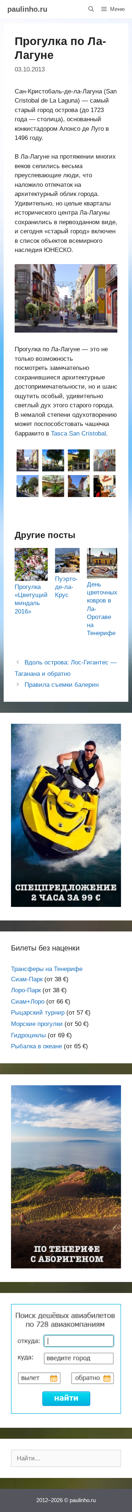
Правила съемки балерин (62, 684)
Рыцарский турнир (38, 1012)
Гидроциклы (28, 1035)
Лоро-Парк (26, 990)
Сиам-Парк (27, 979)
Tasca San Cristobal (78, 433)
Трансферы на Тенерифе (46, 969)
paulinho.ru (27, 9)
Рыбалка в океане (36, 1046)
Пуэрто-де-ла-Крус (66, 586)
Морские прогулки (37, 1023)
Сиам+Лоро (27, 1001)
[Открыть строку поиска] (91, 9)
